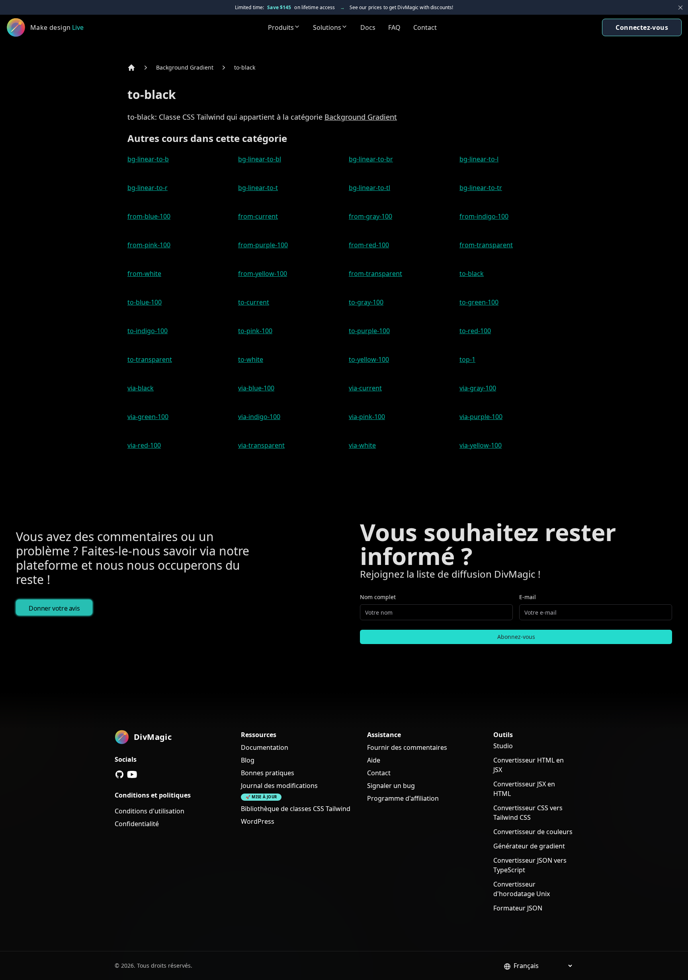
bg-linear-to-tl (369, 187)
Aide (373, 760)
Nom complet (378, 597)
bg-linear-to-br (371, 159)
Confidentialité (137, 823)
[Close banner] (680, 7)
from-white (144, 273)
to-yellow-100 (369, 359)
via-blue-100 (256, 388)
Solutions (327, 27)
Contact (425, 27)
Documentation (264, 747)
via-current (365, 388)
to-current (253, 302)
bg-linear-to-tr (480, 187)
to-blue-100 (144, 302)
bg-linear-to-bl (259, 159)
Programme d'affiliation (403, 798)
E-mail (527, 597)
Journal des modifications (279, 785)
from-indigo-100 (483, 216)
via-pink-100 (367, 416)
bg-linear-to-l (478, 159)
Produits (281, 27)
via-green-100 (147, 416)
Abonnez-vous (516, 636)
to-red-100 (475, 330)
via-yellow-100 (480, 445)
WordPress (257, 821)
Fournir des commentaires (407, 747)
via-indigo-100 (259, 416)
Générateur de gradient (529, 846)
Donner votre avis (54, 608)
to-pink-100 (255, 330)
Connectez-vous (642, 27)
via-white (362, 445)
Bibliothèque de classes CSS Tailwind (295, 808)
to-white (250, 359)
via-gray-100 (477, 388)
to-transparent (149, 359)
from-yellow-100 (262, 273)
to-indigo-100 (147, 330)
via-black (140, 388)
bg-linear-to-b (148, 159)
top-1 (467, 359)
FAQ (394, 27)
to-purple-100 (369, 330)
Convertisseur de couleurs (533, 831)
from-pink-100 (148, 245)
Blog (247, 760)
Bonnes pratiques (267, 772)
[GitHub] (119, 774)
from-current (258, 216)
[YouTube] (132, 774)
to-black (244, 67)
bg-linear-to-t (258, 187)
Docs (367, 27)
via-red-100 (144, 445)
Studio (503, 745)
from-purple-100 (263, 245)
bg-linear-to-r (147, 187)
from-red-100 (369, 245)
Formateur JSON (517, 908)
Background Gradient (184, 67)
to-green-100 (478, 302)
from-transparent (486, 245)
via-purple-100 (480, 416)
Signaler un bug (391, 785)
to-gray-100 (366, 302)
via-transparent (261, 445)
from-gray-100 (370, 216)
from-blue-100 (148, 216)
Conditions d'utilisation (149, 811)
